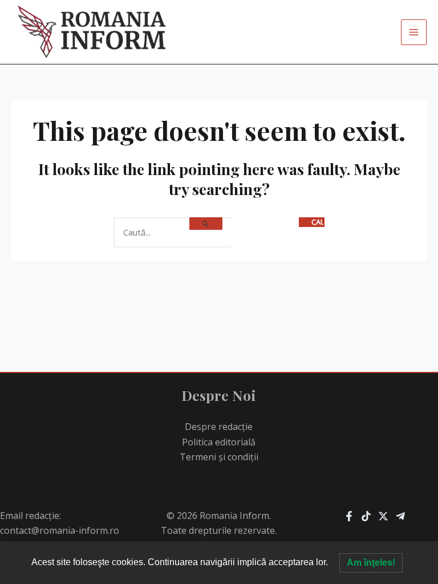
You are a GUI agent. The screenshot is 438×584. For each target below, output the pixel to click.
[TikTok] (366, 516)
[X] (383, 516)
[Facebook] (349, 516)
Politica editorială (219, 442)
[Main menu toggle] (414, 32)
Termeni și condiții (219, 457)
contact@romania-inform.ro (59, 530)
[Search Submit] (205, 223)
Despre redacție (219, 426)
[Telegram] (400, 516)
